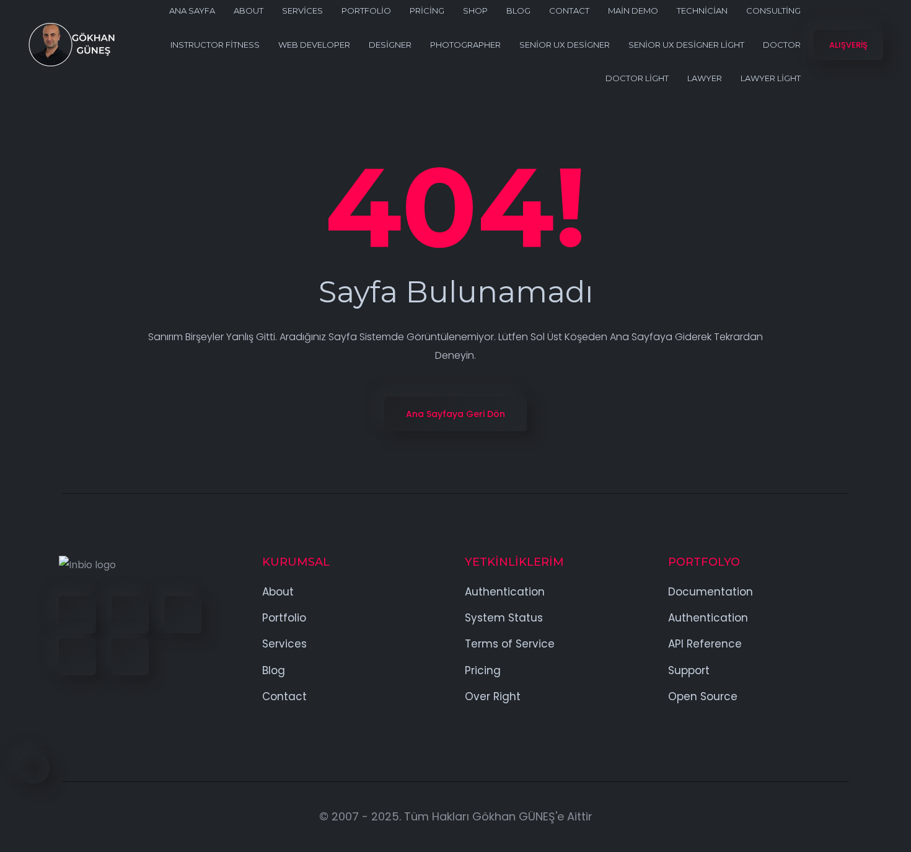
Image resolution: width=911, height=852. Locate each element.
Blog (518, 10)
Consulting (773, 10)
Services (302, 10)
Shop (475, 10)
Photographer (465, 45)
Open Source (702, 696)
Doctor (782, 45)
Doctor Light (637, 78)
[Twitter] (130, 614)
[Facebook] (77, 614)
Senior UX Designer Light (686, 45)
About (248, 10)
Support (689, 670)
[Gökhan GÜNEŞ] (71, 44)
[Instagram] (77, 656)
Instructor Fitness (215, 45)
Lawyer (704, 78)
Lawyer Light (771, 78)
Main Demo (633, 10)
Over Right (493, 696)
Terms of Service (510, 643)
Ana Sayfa (192, 10)
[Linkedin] (182, 614)
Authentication (505, 591)
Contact (569, 10)
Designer (390, 45)
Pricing (427, 10)
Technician (702, 10)
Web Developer (314, 45)
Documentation (710, 591)
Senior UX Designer (564, 45)
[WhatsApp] (130, 656)
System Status (504, 617)
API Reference (705, 643)
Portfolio (366, 10)
